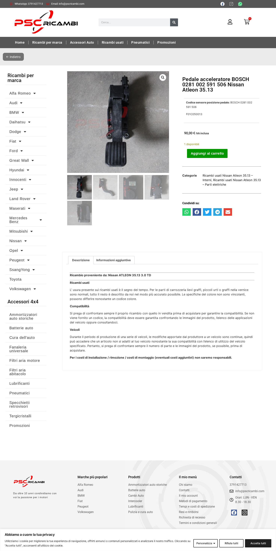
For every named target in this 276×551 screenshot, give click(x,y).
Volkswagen (20, 289)
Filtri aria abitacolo (17, 372)
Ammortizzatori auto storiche (23, 316)
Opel (13, 250)
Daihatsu (17, 122)
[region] (138, 540)
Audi (13, 103)
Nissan (15, 241)
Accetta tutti (258, 543)
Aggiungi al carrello (207, 153)
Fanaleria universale (18, 349)
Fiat (12, 141)
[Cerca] (174, 22)
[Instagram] (231, 4)
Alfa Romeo (20, 93)
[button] (162, 77)
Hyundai (16, 170)
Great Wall (19, 160)
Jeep (13, 189)
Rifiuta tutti (231, 543)
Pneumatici (140, 42)
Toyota (15, 279)
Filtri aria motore (24, 360)
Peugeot (17, 260)
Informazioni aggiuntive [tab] (113, 260)
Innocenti (17, 180)
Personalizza (204, 543)
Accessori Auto (82, 42)
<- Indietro (13, 57)
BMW (14, 112)
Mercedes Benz (18, 220)
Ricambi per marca (47, 42)
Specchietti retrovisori (19, 404)
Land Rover (20, 199)
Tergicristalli (20, 416)
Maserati (17, 208)
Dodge (15, 132)
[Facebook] (222, 4)
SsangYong (19, 270)
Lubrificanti (19, 383)
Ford (13, 151)
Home (20, 42)
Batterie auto (21, 328)
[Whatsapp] (240, 4)
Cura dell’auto (22, 337)
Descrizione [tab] (81, 260)
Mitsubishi (18, 231)
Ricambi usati (113, 42)
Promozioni (166, 42)
